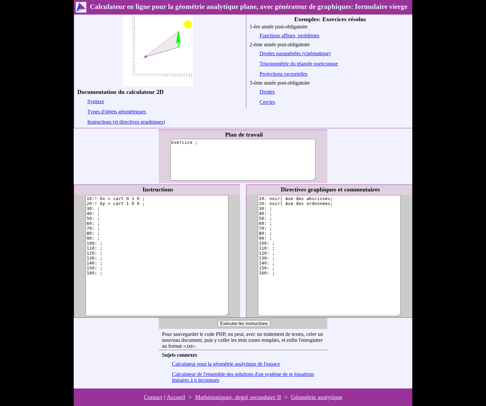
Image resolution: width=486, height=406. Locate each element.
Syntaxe (95, 101)
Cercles (267, 102)
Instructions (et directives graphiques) (126, 122)
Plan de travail (244, 134)
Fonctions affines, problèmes (289, 35)
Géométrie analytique (317, 397)
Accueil (176, 397)
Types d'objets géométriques (116, 111)
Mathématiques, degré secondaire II (238, 397)
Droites (267, 92)
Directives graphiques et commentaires (330, 189)
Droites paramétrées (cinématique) (295, 53)
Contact (153, 397)
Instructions (157, 189)
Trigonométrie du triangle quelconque (299, 63)
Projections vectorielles (283, 74)
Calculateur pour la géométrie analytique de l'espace (226, 364)
